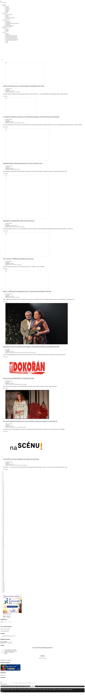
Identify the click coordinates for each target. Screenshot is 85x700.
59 (3, 537)
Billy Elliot (10, 226)
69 (3, 548)
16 (3, 489)
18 (3, 491)
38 (3, 513)
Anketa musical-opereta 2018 (11, 37)
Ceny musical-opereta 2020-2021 (12, 38)
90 (3, 571)
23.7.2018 (7, 120)
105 (3, 588)
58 (3, 536)
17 (3, 490)
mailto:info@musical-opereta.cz (9, 635)
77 (3, 557)
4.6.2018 (7, 424)
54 (3, 531)
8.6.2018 (7, 382)
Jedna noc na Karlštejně (17, 427)
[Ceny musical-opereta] (5, 628)
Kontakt (7, 16)
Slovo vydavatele (8, 14)
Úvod (4, 4)
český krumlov (11, 122)
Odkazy (4, 27)
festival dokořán (24, 352)
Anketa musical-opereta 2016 (11, 35)
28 (3, 502)
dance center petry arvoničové (14, 297)
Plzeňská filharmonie (9, 25)
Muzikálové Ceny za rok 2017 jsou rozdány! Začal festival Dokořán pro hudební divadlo (31, 346)
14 (3, 486)
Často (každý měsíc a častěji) (10, 649)
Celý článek (5, 96)
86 (3, 567)
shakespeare (17, 91)
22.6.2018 (7, 295)
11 (3, 483)
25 (3, 499)
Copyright (7, 18)
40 (3, 515)
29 (3, 503)
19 (3, 492)
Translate (10, 642)
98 (3, 580)
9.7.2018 (7, 224)
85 (3, 566)
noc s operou (19, 264)
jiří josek (9, 91)
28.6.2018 (7, 262)
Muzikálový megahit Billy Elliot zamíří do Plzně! (18, 220)
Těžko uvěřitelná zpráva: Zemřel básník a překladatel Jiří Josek (23, 86)
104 (3, 587)
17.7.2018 (7, 167)
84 (3, 565)
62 (3, 540)
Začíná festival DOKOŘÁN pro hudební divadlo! (18, 378)
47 (3, 523)
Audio (6, 42)
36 (3, 511)
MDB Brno (7, 22)
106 (3, 589)
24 (3, 498)
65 (3, 543)
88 (3, 569)
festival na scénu (20, 465)
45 (3, 521)
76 (3, 556)
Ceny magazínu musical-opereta (14, 352)
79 (3, 559)
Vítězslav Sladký (8, 88)
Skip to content (3, 2)
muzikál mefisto (16, 169)
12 (3, 484)
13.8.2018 (7, 89)
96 (3, 578)
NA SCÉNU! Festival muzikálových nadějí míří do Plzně (21, 459)
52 (3, 529)
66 (3, 544)
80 (3, 560)
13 (3, 485)
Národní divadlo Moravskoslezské (12, 23)
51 (3, 528)
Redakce (4, 13)
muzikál (13, 91)
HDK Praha (7, 24)
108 (3, 591)
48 (3, 524)
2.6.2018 (7, 462)
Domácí (7, 7)
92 (3, 573)
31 (3, 505)
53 (3, 530)
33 (3, 508)
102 (3, 585)
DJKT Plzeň (7, 21)
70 (3, 549)
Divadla (7, 28)
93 (3, 575)
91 (3, 572)
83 (3, 563)
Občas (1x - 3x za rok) (9, 652)
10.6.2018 (7, 350)
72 (3, 551)
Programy (5, 20)
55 (3, 532)
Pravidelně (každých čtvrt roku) (11, 651)
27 (3, 501)
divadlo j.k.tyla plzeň (17, 226)
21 (3, 494)
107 (3, 590)
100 (3, 582)
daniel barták (10, 169)
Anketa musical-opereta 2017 (11, 36)
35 (3, 510)
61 (3, 539)
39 (3, 514)
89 (3, 570)
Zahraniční (7, 8)
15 (3, 488)
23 (3, 497)
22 (3, 495)
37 (3, 512)
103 (3, 586)
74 (3, 553)
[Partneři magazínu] (10, 670)
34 (3, 509)
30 (3, 504)
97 (3, 579)
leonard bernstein (17, 122)
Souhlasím (32, 686)
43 (3, 519)
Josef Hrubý (7, 349)
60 (3, 538)
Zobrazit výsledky (42, 658)
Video (6, 41)
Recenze (7, 9)
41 (3, 517)
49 (3, 526)
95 (3, 577)
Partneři (7, 30)
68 (3, 547)
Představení (7, 34)
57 (3, 534)
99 (3, 581)
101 (3, 583)
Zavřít (1, 691)
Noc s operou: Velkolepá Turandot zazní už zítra (18, 258)
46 (3, 522)
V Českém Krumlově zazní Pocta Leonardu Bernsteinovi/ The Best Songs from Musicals (31, 116)
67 (3, 546)
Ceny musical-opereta (7, 26)
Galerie (4, 32)
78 (3, 558)
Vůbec (6, 653)
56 (3, 533)
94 (3, 576)
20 (3, 493)
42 (3, 518)
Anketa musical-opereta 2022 (11, 40)
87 (3, 568)
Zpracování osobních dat (10, 17)
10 (3, 482)
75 (3, 555)
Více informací (27, 686)
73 (3, 552)
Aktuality (7, 6)
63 (3, 541)
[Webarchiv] (3, 675)
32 (3, 507)
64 (3, 542)
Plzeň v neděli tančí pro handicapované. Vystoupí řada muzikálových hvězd (27, 291)
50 (3, 527)
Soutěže (7, 11)
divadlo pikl (10, 427)
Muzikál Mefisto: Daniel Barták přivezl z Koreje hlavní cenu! (22, 163)
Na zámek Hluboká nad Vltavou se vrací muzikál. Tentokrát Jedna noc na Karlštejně (30, 421)
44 (3, 520)
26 (3, 500)
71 (3, 550)
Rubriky (4, 5)
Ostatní (6, 31)
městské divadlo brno (32, 352)
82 (3, 562)
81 (3, 561)
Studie (6, 12)
